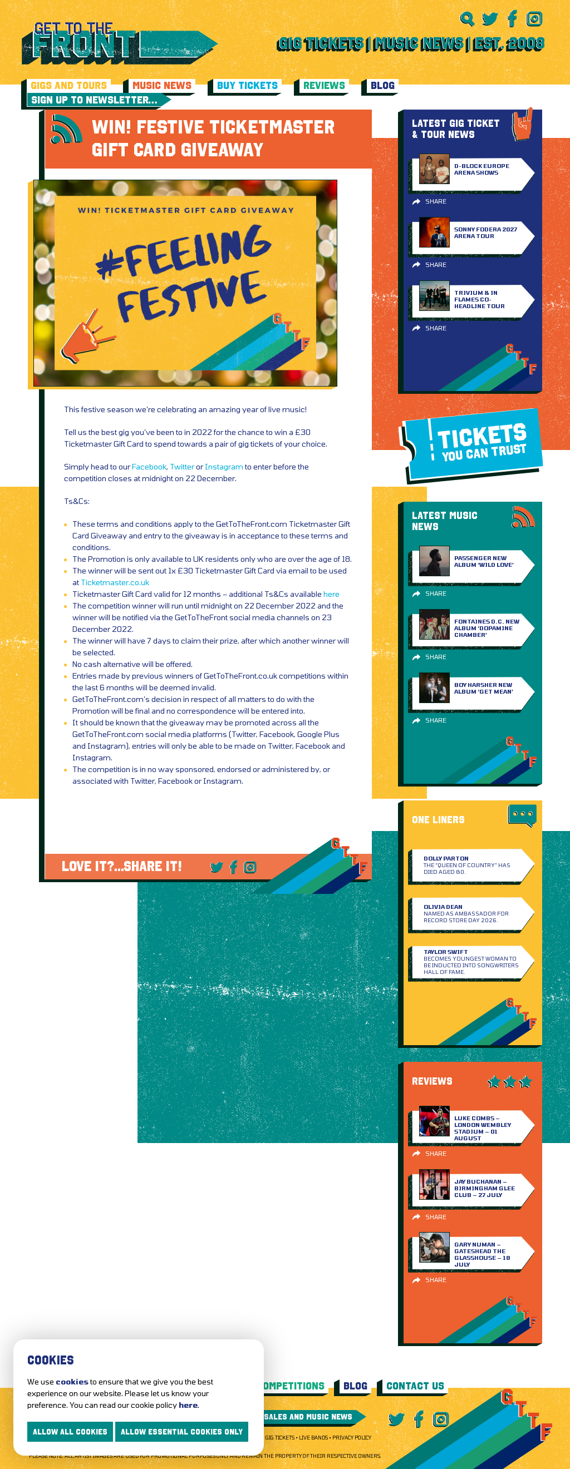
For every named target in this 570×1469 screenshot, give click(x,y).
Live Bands (313, 1438)
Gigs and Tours (69, 85)
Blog (383, 85)
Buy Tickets (247, 85)
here (331, 594)
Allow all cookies (70, 1431)
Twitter (182, 466)
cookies (72, 1381)
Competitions (291, 1386)
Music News (161, 85)
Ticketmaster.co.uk (115, 582)
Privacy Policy (351, 1438)
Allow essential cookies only (182, 1431)
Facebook (149, 466)
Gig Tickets (280, 1438)
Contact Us (415, 1386)
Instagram (224, 466)
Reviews (324, 85)
